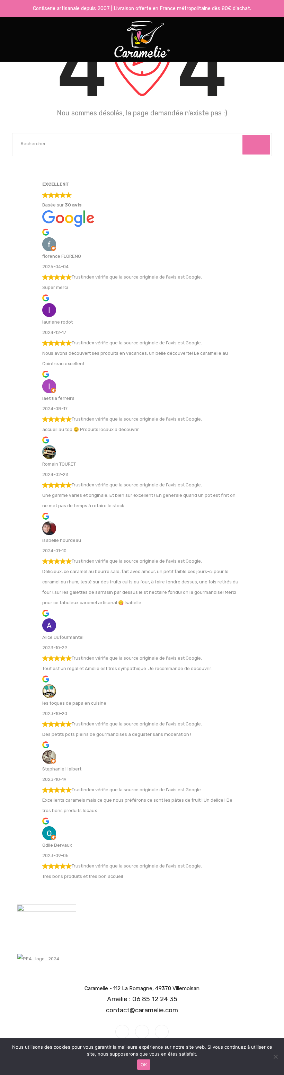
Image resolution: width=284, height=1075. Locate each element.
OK (144, 1064)
